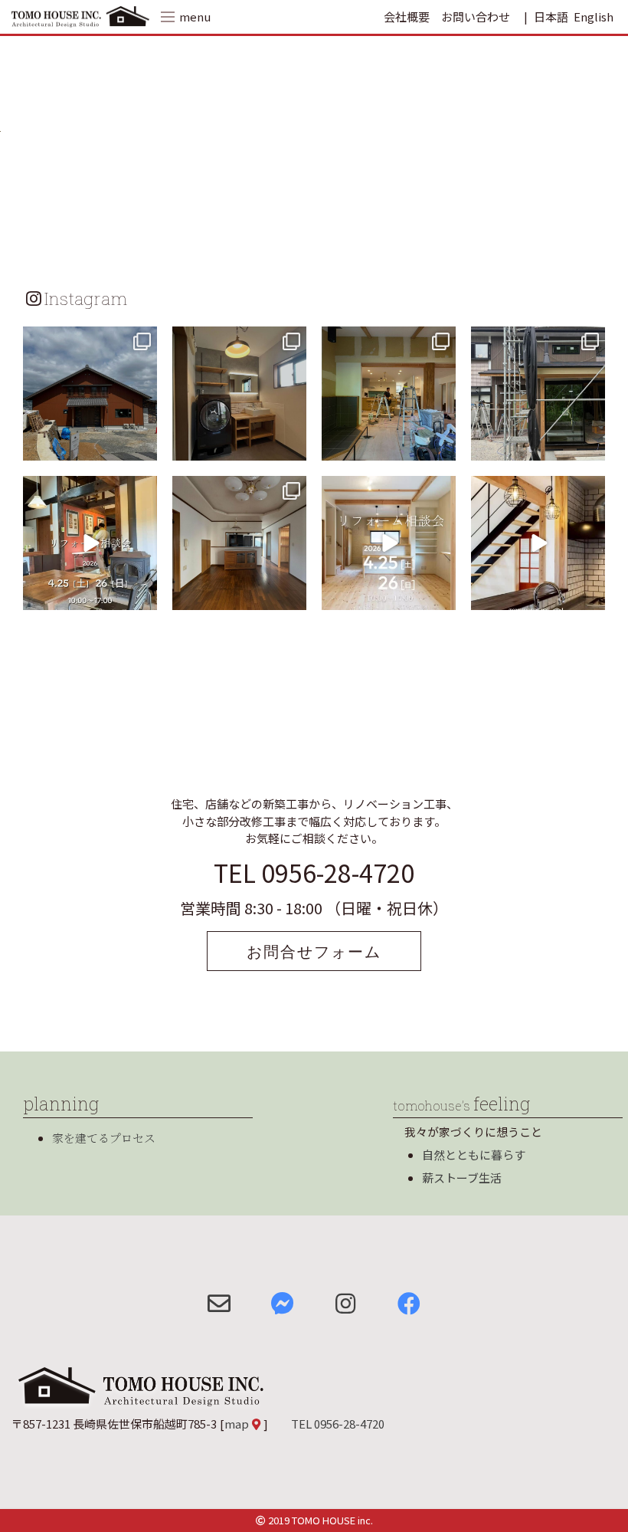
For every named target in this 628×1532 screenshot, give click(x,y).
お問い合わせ (475, 16)
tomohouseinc (88, 340)
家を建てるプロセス (103, 1138)
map (236, 1424)
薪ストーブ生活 (462, 1178)
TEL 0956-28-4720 (314, 872)
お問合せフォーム (314, 951)
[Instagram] (143, 446)
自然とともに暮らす (473, 1155)
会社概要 (407, 16)
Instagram (85, 298)
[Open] (90, 393)
